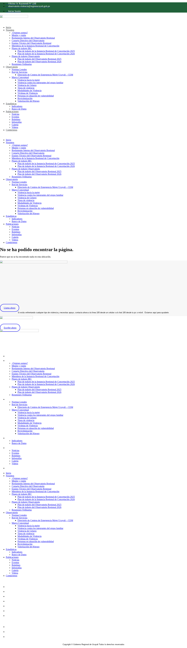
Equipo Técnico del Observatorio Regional (31, 43)
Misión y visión (19, 35)
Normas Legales (19, 69)
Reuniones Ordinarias (22, 64)
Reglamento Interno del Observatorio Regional (33, 38)
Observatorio (12, 67)
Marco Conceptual (20, 77)
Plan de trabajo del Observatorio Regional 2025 (39, 59)
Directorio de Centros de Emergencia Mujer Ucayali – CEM (45, 74)
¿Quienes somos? (20, 32)
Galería (15, 124)
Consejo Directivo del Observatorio (28, 40)
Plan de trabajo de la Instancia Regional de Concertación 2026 (46, 53)
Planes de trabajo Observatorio (26, 56)
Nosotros (10, 30)
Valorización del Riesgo (28, 101)
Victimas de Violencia (28, 93)
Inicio (8, 27)
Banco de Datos (19, 109)
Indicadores (17, 106)
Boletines (16, 119)
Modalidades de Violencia (29, 90)
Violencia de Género (27, 85)
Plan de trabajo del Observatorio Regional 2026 (39, 61)
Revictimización (25, 98)
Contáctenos (11, 130)
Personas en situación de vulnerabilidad (36, 96)
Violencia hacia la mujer (29, 80)
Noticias (15, 114)
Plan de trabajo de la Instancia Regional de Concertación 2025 (46, 51)
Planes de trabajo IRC (22, 48)
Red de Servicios (19, 72)
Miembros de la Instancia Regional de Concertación (35, 46)
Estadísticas (11, 103)
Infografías (17, 122)
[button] (93, 135)
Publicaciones (12, 111)
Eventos (15, 117)
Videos (15, 127)
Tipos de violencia (26, 88)
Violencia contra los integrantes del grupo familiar (40, 82)
